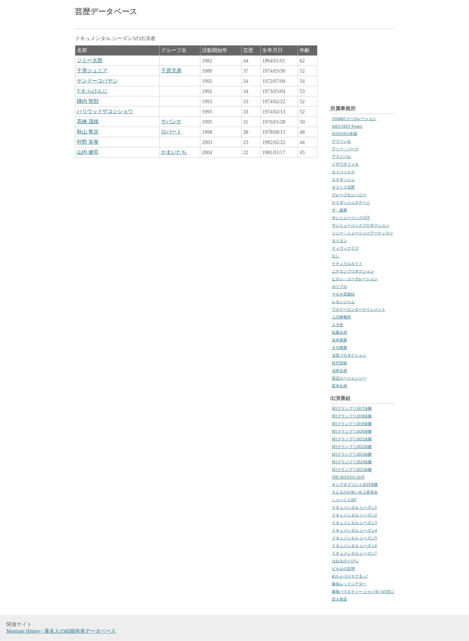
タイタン (339, 241)
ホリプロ (339, 286)
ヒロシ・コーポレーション (355, 279)
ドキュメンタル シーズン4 (354, 530)
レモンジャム (343, 302)
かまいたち (174, 152)
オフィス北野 (343, 187)
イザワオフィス (345, 164)
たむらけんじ (92, 91)
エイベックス (343, 172)
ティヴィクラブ (345, 248)
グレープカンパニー (349, 195)
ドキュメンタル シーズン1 (354, 507)
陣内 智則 (88, 101)
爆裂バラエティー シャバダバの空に (363, 591)
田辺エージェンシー (349, 378)
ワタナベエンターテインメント (358, 309)
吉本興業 (339, 340)
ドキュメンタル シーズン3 (354, 523)
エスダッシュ (343, 179)
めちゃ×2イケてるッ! (350, 576)
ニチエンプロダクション (353, 271)
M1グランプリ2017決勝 (352, 408)
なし (335, 256)
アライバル (341, 156)
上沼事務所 (341, 317)
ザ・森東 (339, 210)
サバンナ (171, 121)
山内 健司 (88, 152)
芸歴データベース (106, 11)
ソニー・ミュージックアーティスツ (362, 233)
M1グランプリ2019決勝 (352, 424)
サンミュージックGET (351, 218)
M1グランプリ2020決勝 (352, 431)
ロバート (171, 131)
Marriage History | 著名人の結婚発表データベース (61, 631)
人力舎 (337, 325)
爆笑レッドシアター (349, 584)
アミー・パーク (345, 149)
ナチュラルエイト (347, 263)
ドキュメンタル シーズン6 (354, 546)
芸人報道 (339, 599)
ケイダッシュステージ (351, 202)
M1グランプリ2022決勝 (352, 447)
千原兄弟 (171, 70)
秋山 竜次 (88, 131)
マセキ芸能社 (343, 294)
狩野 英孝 (88, 142)
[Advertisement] (319, 12)
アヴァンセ (341, 141)
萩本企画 (339, 386)
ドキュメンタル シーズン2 (354, 515)
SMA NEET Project (347, 126)
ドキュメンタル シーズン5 (354, 538)
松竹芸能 (339, 363)
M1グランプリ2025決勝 (352, 469)
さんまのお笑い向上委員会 (355, 492)
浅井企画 (339, 370)
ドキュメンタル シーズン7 (354, 553)
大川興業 (339, 347)
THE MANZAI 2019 (348, 477)
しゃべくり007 (344, 500)
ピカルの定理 (343, 568)
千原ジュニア (92, 70)
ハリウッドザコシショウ (105, 111)
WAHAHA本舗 (344, 134)
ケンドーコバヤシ (97, 80)
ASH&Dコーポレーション (354, 119)
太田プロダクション (349, 355)
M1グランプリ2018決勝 (352, 416)
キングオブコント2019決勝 (355, 484)
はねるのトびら (345, 561)
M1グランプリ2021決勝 (352, 439)
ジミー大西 (89, 60)
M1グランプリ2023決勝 (352, 454)
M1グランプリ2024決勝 (352, 462)
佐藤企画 (339, 332)
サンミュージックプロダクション (360, 225)
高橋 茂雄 (88, 121)
